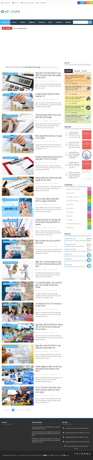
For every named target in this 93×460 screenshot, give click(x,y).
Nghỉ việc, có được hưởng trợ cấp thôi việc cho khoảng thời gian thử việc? (48, 264)
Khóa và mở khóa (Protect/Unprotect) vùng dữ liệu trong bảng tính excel (74, 174)
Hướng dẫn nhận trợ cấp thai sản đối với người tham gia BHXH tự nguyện (48, 222)
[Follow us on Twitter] (82, 2)
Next (28, 410)
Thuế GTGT (69, 204)
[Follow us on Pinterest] (85, 2)
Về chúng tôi (6, 3)
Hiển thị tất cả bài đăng (49, 67)
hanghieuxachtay (70, 238)
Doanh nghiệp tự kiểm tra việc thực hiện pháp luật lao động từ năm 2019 (48, 368)
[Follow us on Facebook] (78, 2)
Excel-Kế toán (70, 193)
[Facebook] (79, 454)
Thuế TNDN (69, 212)
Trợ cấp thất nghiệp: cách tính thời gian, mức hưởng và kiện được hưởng (48, 285)
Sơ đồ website (42, 3)
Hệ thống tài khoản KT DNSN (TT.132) (76, 437)
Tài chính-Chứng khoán (73, 224)
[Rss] (75, 454)
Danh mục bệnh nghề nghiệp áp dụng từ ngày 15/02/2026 (75, 97)
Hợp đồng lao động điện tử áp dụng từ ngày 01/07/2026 (74, 106)
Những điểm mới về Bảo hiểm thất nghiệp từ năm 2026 (48, 179)
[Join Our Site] (91, 2)
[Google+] (77, 454)
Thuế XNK (69, 216)
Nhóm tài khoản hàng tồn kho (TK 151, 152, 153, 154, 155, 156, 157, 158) (74, 134)
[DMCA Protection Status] (46, 455)
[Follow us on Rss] (88, 2)
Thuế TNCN (69, 208)
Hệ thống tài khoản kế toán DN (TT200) (77, 441)
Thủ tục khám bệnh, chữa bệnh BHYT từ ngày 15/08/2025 (47, 200)
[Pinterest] (84, 454)
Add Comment (53, 81)
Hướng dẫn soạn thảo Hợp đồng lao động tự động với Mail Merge (74, 154)
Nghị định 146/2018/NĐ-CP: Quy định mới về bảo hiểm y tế (48, 346)
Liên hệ (16, 3)
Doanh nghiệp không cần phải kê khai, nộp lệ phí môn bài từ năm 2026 (74, 77)
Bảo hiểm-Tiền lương (10, 74)
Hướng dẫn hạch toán (72, 197)
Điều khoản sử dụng (28, 3)
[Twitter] (82, 454)
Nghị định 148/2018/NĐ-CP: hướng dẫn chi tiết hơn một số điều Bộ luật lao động (49, 326)
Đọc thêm (74, 83)
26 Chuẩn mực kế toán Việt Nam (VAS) (77, 428)
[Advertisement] (46, 45)
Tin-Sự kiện (69, 220)
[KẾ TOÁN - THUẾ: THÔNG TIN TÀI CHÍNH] (10, 12)
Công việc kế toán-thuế (73, 189)
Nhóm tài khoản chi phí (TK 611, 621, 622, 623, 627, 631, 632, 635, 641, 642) (74, 144)
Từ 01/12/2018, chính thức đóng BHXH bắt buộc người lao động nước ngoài (48, 389)
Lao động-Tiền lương (72, 201)
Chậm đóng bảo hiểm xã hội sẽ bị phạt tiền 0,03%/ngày (48, 116)
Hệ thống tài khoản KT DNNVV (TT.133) (77, 433)
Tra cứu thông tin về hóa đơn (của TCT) (77, 447)
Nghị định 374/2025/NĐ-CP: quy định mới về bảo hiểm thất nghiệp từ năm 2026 (48, 75)
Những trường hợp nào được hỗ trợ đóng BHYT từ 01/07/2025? (48, 158)
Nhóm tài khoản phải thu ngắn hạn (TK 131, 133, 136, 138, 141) (74, 164)
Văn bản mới (70, 227)
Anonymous (68, 254)
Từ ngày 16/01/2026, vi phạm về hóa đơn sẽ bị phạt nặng (75, 116)
